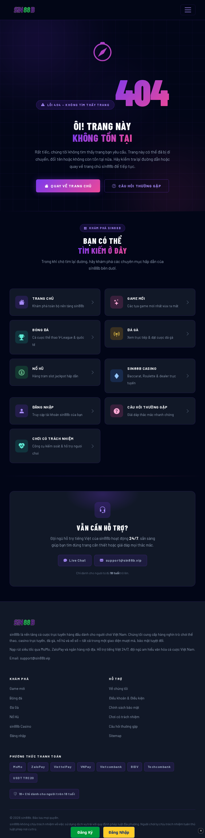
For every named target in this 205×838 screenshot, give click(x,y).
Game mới (17, 688)
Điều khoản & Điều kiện (126, 698)
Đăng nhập (18, 735)
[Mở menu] (187, 10)
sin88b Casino (20, 726)
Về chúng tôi (118, 688)
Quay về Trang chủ (71, 186)
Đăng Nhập (119, 832)
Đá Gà (14, 707)
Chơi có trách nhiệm (124, 716)
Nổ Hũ (14, 716)
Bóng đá (16, 698)
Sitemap (115, 735)
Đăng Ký (85, 832)
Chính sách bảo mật (124, 707)
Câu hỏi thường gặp (140, 186)
